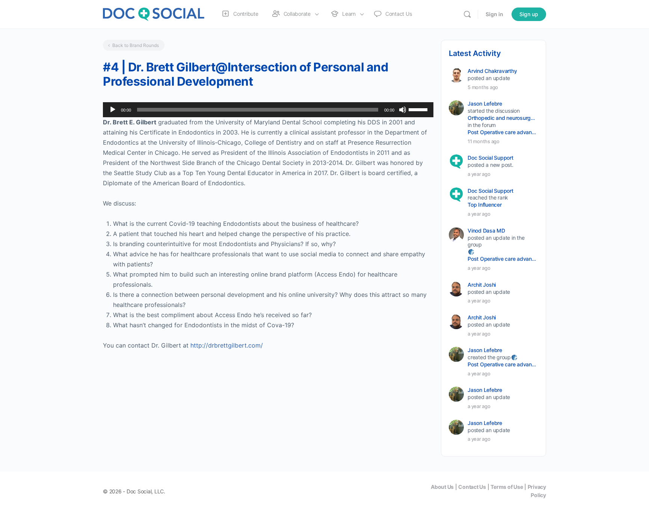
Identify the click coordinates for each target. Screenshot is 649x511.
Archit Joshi (482, 284)
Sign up (528, 14)
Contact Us (472, 487)
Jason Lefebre (485, 103)
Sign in (494, 14)
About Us (442, 487)
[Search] (467, 14)
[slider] (419, 109)
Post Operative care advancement (502, 132)
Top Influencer (485, 204)
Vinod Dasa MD (486, 230)
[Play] (112, 109)
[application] (268, 109)
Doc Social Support (490, 157)
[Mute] (402, 109)
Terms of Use (507, 487)
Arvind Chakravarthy (492, 71)
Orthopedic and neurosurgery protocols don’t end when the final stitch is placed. (502, 118)
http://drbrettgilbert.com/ (226, 345)
